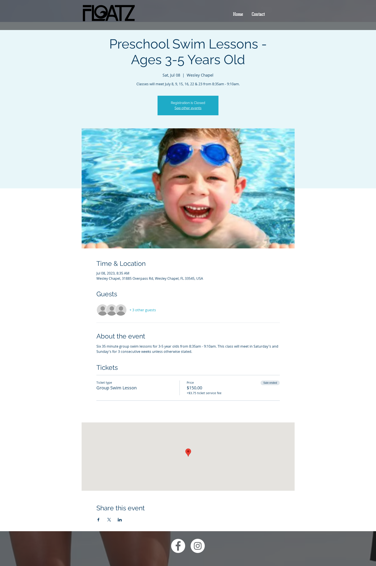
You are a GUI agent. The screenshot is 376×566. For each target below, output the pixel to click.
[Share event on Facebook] (98, 519)
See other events (188, 108)
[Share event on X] (109, 519)
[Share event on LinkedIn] (120, 519)
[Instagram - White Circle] (198, 546)
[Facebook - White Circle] (178, 546)
